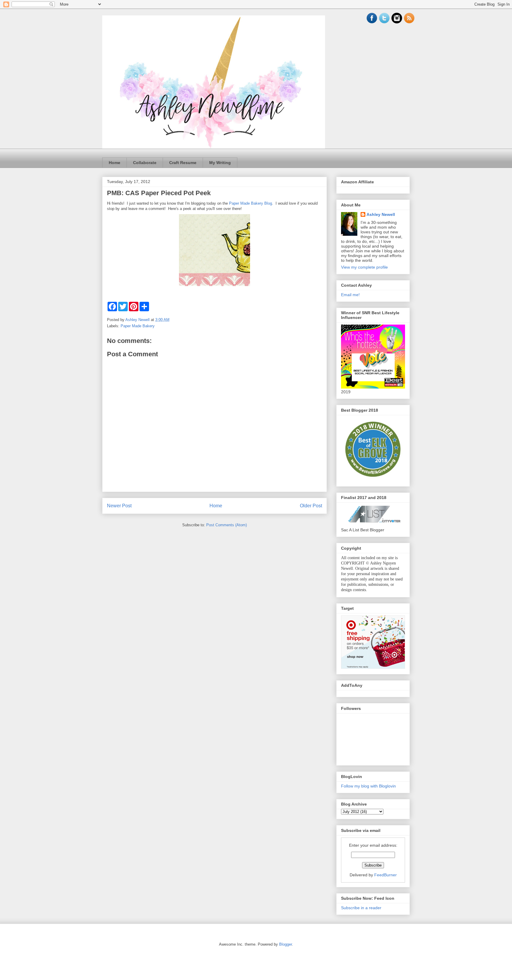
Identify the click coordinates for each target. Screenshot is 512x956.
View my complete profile (364, 267)
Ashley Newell (381, 214)
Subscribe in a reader (361, 907)
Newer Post (119, 505)
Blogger (285, 944)
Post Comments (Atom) (226, 525)
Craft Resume (182, 162)
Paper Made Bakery (138, 326)
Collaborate (144, 162)
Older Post (311, 505)
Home (114, 162)
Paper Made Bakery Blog (250, 203)
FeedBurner (385, 874)
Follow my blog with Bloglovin (368, 786)
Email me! (350, 294)
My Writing (220, 162)
